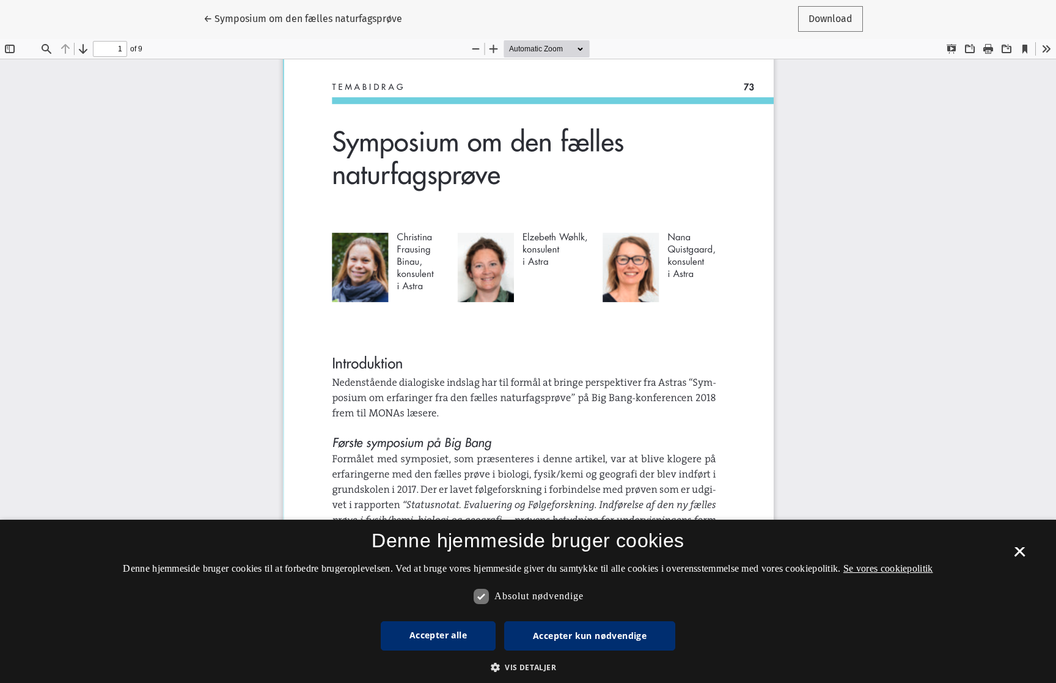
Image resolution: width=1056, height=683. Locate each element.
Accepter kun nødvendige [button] (590, 635)
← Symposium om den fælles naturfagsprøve (303, 18)
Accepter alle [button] (438, 635)
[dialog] (528, 601)
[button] (528, 667)
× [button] (1020, 555)
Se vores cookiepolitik (888, 568)
